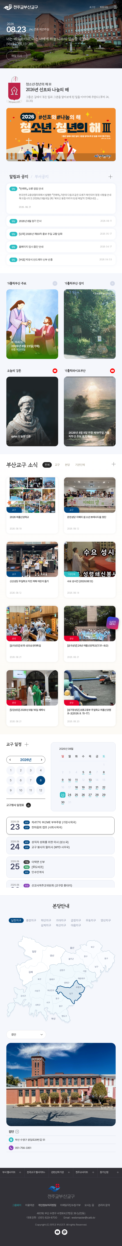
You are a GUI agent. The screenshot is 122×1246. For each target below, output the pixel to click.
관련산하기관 (57, 1172)
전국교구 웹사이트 (35, 1172)
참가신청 (104, 1172)
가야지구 (61, 920)
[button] (99, 157)
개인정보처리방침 (47, 1205)
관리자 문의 (104, 1205)
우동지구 (91, 920)
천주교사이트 (82, 1172)
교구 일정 (13, 744)
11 (30, 790)
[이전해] (10, 759)
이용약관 (29, 1205)
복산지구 (61, 925)
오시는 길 (89, 1205)
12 (40, 790)
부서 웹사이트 (8, 1172)
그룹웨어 (16, 1205)
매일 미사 (16, 55)
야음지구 (76, 925)
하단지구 (46, 920)
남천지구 (16, 920)
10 (20, 790)
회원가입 (104, 7)
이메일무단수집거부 (70, 1205)
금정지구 (76, 920)
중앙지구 (31, 920)
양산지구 (106, 920)
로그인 (92, 7)
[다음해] (41, 759)
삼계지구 (46, 925)
